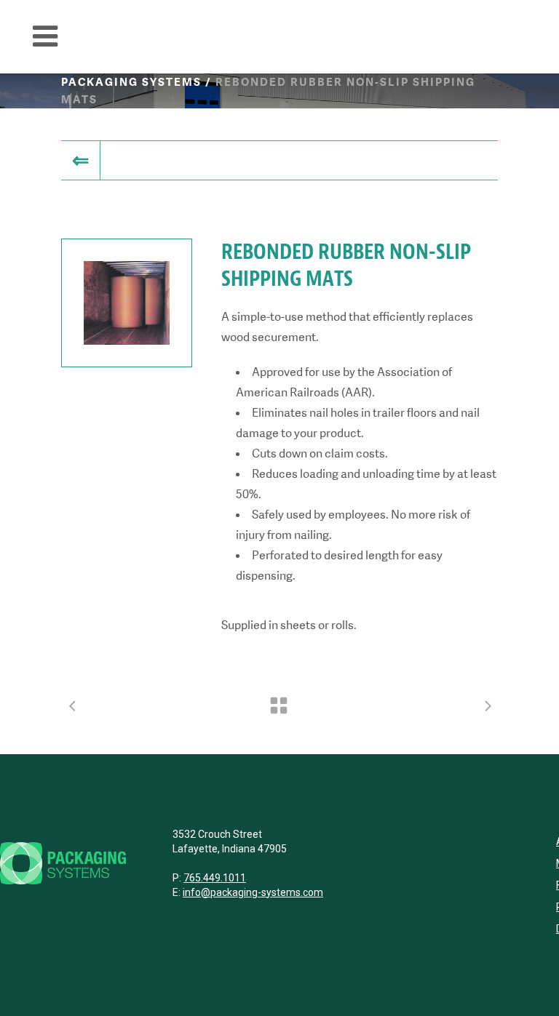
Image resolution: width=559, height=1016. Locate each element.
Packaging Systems (131, 82)
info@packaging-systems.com (253, 892)
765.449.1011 (214, 878)
